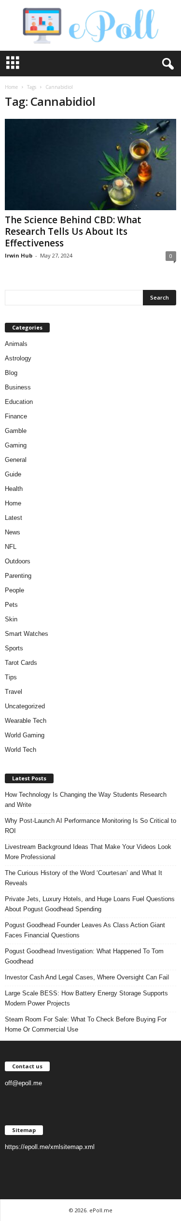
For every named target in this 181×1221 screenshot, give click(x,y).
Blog (11, 372)
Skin (11, 619)
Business (18, 387)
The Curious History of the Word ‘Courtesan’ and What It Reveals (83, 878)
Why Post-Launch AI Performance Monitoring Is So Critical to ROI (90, 825)
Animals (16, 343)
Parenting (18, 575)
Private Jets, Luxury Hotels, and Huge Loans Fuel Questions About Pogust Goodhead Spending (90, 904)
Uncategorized (25, 706)
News (12, 532)
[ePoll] (90, 25)
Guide (13, 474)
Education (19, 401)
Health (14, 488)
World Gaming (24, 735)
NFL (10, 546)
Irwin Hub (18, 255)
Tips (11, 677)
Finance (16, 416)
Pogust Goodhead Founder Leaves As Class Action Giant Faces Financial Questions (85, 930)
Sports (14, 648)
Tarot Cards (21, 662)
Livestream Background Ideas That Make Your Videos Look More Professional (88, 852)
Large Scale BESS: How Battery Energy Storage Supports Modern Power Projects (86, 998)
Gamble (16, 430)
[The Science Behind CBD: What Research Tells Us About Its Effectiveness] (90, 164)
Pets (11, 604)
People (14, 590)
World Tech (20, 749)
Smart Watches (26, 633)
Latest (13, 517)
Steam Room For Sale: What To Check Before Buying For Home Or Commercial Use (86, 1024)
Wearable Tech (25, 720)
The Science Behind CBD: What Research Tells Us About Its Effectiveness (73, 231)
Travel (13, 691)
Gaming (16, 445)
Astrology (18, 358)
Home (11, 87)
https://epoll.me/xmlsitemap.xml (50, 1146)
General (16, 459)
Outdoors (17, 561)
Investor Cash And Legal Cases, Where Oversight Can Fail (87, 977)
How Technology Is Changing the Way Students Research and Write (86, 799)
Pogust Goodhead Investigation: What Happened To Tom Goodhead (84, 956)
